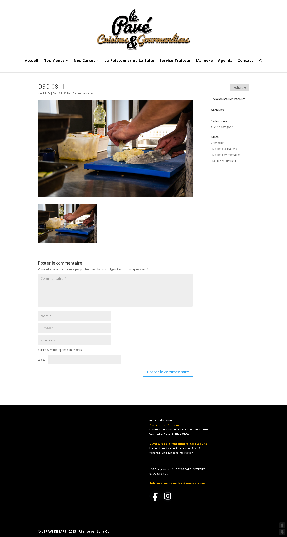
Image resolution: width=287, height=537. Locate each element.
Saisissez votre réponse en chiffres (60, 350)
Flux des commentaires (225, 154)
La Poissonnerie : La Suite (129, 61)
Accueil (31, 61)
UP (282, 525)
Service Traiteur (175, 61)
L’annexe (204, 61)
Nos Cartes (84, 61)
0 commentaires (83, 93)
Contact (245, 61)
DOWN (282, 532)
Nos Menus (54, 61)
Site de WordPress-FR (224, 161)
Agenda (225, 61)
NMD (46, 93)
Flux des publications (224, 149)
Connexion (217, 143)
